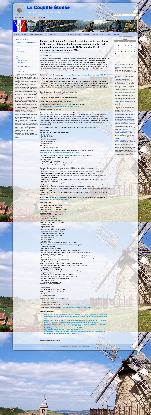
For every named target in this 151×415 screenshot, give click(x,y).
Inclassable (53, 34)
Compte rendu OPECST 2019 (26, 64)
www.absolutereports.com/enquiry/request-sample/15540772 (87, 75)
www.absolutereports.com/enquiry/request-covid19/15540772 (59, 106)
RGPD (17, 56)
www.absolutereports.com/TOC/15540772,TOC (77, 307)
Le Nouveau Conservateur (74, 34)
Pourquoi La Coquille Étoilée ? (25, 66)
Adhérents (25, 34)
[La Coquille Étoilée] (75, 26)
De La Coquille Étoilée (23, 52)
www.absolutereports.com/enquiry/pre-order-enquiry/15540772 (60, 152)
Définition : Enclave (22, 60)
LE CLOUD (61, 34)
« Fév (115, 55)
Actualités (17, 34)
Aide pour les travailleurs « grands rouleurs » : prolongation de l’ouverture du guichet (125, 142)
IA (46, 34)
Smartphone (116, 34)
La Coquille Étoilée (48, 7)
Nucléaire (86, 34)
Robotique (95, 34)
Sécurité (108, 34)
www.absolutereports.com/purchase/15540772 (54, 199)
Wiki (17, 58)
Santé (101, 34)
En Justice (119, 60)
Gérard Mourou (21, 62)
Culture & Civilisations (37, 34)
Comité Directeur (20, 51)
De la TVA (18, 55)
